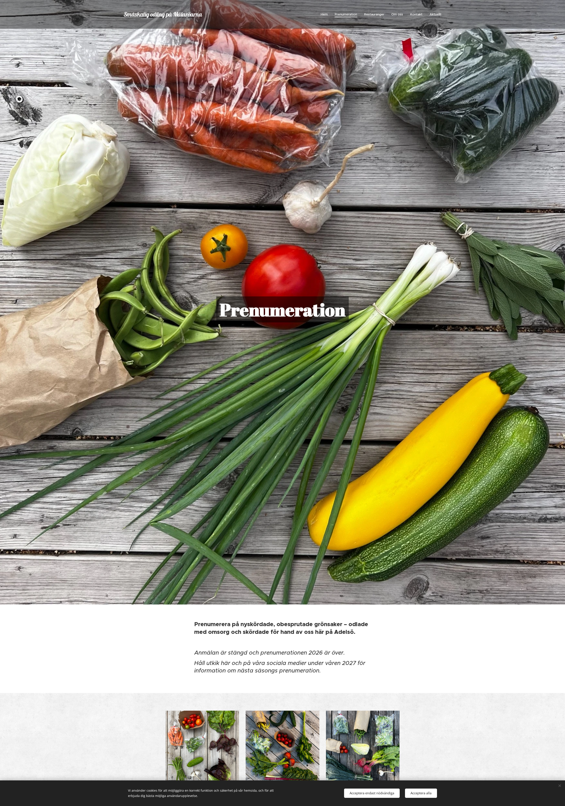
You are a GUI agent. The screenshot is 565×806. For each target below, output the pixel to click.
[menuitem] (325, 14)
